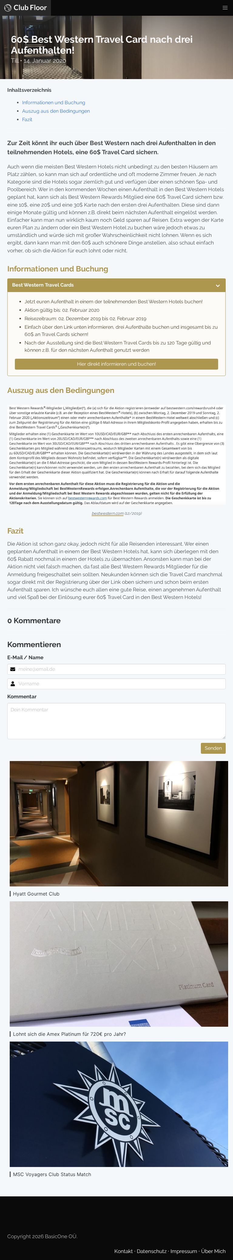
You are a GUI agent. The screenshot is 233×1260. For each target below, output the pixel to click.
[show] (218, 285)
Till (15, 60)
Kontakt (124, 1251)
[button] (225, 8)
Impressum (184, 1251)
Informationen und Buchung (53, 102)
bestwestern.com (107, 513)
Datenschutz (152, 1251)
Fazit (27, 119)
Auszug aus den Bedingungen (56, 111)
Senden (213, 748)
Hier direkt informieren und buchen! (116, 364)
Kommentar (22, 696)
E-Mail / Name (25, 657)
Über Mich (213, 1251)
